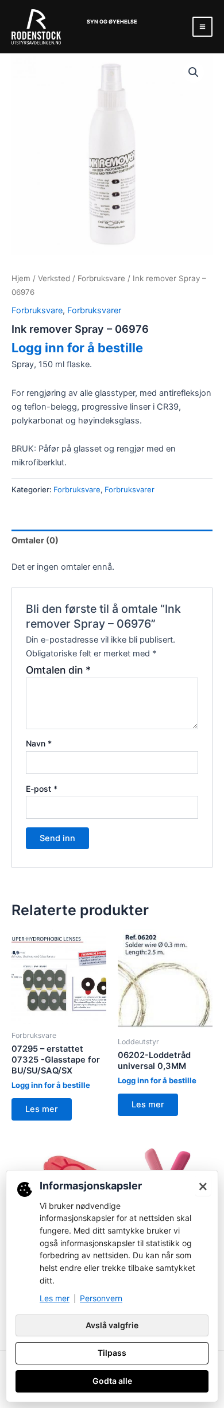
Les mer (41, 1109)
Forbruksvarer (94, 310)
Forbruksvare (101, 278)
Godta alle (112, 1381)
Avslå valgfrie (112, 1325)
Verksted (54, 278)
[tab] (112, 541)
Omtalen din (58, 670)
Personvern (101, 1298)
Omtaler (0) (35, 540)
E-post (41, 789)
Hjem (20, 278)
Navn (39, 743)
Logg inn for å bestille (77, 347)
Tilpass (112, 1353)
